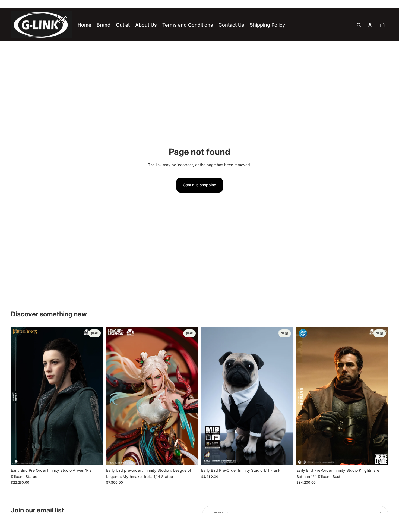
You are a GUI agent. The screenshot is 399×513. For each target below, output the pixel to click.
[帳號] (370, 25)
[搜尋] (359, 25)
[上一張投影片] (19, 396)
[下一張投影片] (95, 396)
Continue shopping (199, 184)
